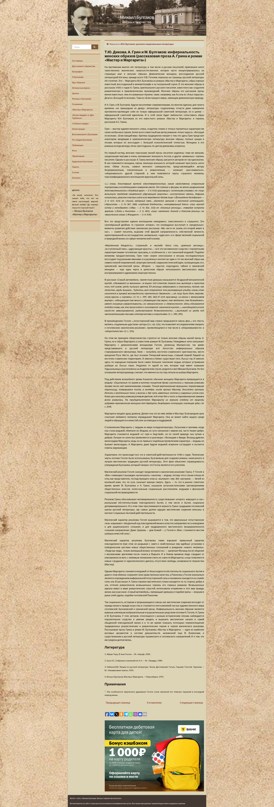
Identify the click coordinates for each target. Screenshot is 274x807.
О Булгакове (77, 77)
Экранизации (78, 156)
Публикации (77, 145)
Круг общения (78, 82)
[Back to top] (267, 800)
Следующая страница (191, 702)
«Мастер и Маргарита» (82, 109)
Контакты (76, 178)
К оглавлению (154, 702)
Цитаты (75, 93)
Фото (74, 150)
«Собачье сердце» (80, 123)
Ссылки (75, 172)
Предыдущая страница (118, 702)
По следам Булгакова (82, 140)
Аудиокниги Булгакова (82, 161)
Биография (77, 71)
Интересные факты (81, 88)
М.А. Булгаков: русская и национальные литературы (147, 44)
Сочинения (77, 104)
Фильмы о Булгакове (81, 98)
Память (75, 167)
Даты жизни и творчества (83, 66)
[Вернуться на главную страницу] (137, 18)
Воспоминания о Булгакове (84, 134)
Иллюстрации (78, 129)
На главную (77, 60)
